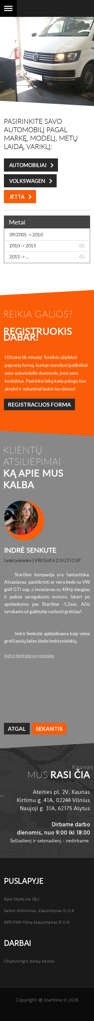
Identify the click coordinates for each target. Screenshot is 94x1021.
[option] (47, 581)
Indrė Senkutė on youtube (29, 655)
